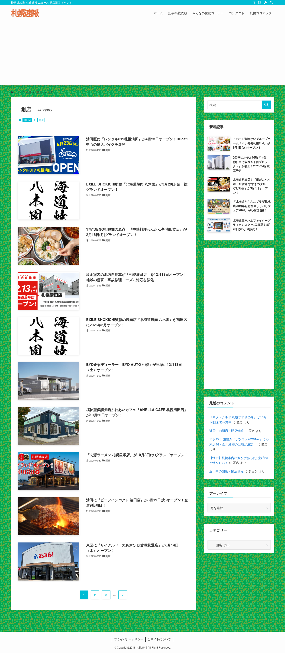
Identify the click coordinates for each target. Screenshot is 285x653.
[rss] (266, 2)
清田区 (27, 120)
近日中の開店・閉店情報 (226, 430)
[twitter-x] (254, 2)
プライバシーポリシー (128, 639)
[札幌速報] (25, 12)
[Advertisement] (142, 54)
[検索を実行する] (266, 105)
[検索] (271, 2)
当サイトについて (159, 639)
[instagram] (260, 2)
